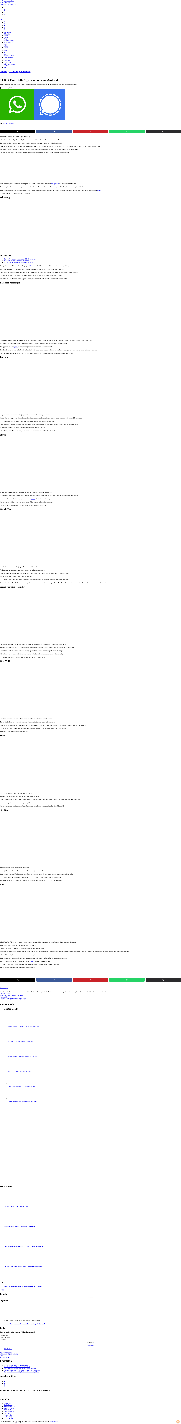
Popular (10, 1354)
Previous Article (5, 993)
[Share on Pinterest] (90, 131)
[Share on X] (17, 131)
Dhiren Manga (8, 123)
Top (1, 1352)
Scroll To (4, 1357)
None (5, 1339)
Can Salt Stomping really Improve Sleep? (16, 1365)
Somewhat (6, 1337)
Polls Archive (8, 1349)
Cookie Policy (8, 1417)
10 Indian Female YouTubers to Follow (11, 995)
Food (5, 39)
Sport (5, 44)
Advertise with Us (9, 64)
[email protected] (54, 1421)
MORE (2, 1290)
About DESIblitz (9, 56)
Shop (1, 4)
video (33, 499)
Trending (15, 1354)
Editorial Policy (8, 1418)
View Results (90, 1345)
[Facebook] (4, 7)
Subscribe (104, 19)
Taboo (6, 46)
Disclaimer (7, 60)
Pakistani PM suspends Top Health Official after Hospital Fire (22, 1370)
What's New (3, 1354)
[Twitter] (4, 9)
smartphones (55, 184)
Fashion (6, 35)
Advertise (6, 4)
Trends (6, 47)
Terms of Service (9, 1411)
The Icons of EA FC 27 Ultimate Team (16, 1207)
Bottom (9, 1352)
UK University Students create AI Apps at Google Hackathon (23, 1246)
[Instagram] (4, 12)
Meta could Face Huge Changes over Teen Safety (19, 1226)
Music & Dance (8, 42)
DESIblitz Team (8, 57)
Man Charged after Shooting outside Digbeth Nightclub (20, 1368)
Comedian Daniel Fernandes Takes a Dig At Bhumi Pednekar (23, 1266)
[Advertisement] (32, 168)
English (19, 1423)
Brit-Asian (7, 34)
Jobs (5, 1)
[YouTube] (4, 14)
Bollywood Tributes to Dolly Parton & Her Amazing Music (21, 1372)
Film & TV (7, 37)
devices (32, 961)
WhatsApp (32, 266)
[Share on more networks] (163, 131)
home (99, 190)
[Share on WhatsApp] (127, 131)
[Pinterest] (4, 11)
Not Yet (89, 19)
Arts (8, 1)
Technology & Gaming (20, 71)
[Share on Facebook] (54, 131)
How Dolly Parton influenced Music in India (17, 1367)
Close (1, 1355)
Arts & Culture (8, 32)
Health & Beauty (9, 40)
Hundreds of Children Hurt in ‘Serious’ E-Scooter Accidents (23, 1286)
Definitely (6, 1335)
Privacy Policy (8, 62)
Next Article (3, 997)
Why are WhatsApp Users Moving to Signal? (13, 998)
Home (5, 50)
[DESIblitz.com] (5, 2)
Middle (5, 1352)
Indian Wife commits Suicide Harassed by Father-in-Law (26, 1324)
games (16, 347)
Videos (11, 1)
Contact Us (13, 4)
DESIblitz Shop (8, 1405)
